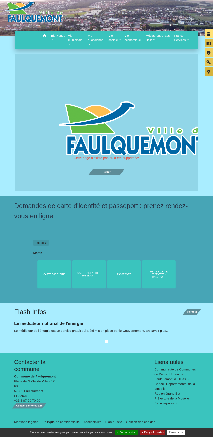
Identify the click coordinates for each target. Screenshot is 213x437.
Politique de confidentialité (61, 422)
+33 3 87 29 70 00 (27, 400)
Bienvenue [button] (58, 35)
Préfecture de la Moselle (171, 398)
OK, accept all (127, 432)
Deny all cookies (153, 432)
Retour (106, 171)
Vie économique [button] (132, 38)
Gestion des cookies (140, 422)
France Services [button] (180, 38)
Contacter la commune (29, 365)
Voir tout (192, 311)
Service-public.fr (165, 403)
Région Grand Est (167, 393)
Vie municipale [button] (75, 38)
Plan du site (113, 422)
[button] (45, 36)
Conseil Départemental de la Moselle (174, 386)
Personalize (176, 432)
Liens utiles (169, 362)
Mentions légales (26, 422)
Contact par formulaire (29, 405)
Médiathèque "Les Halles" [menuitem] (158, 38)
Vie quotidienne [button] (95, 38)
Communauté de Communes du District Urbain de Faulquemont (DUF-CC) (175, 374)
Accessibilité (92, 422)
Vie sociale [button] (113, 38)
